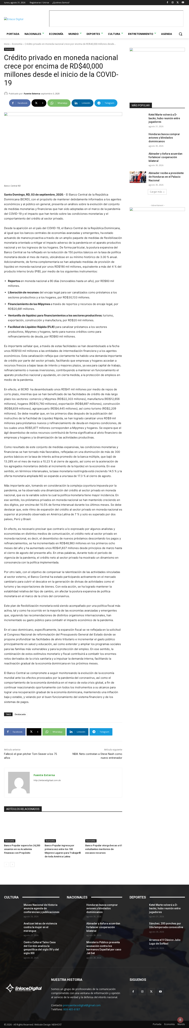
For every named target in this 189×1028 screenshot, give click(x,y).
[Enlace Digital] (25, 19)
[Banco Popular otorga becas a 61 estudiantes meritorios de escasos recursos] (103, 829)
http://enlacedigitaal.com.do (47, 780)
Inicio (7, 44)
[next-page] (12, 864)
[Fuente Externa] (6, 93)
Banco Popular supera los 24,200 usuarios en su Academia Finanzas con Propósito (22, 849)
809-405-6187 (71, 1009)
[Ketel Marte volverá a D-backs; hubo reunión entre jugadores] (138, 119)
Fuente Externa (32, 93)
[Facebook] (167, 3)
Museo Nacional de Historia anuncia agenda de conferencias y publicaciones (41, 908)
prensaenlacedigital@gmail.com (82, 1005)
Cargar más (156, 191)
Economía (17, 44)
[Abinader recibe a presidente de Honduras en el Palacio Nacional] (138, 177)
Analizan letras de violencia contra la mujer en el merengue (40, 927)
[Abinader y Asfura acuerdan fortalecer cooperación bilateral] (138, 158)
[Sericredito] (157, 50)
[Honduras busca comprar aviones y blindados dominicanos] (138, 138)
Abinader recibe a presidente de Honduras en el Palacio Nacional (166, 177)
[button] (180, 33)
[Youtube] (183, 3)
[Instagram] (173, 3)
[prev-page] (6, 864)
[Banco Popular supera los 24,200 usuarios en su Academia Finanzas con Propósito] (22, 829)
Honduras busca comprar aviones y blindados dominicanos (164, 138)
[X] (178, 3)
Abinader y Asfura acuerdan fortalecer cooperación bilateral (165, 157)
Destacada (20, 714)
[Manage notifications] (180, 1020)
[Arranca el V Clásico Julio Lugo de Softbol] (138, 944)
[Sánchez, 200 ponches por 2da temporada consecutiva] (138, 927)
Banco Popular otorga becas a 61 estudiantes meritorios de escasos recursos (103, 849)
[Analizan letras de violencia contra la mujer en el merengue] (12, 927)
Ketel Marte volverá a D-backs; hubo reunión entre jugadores (164, 118)
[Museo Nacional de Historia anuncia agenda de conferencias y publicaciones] (12, 909)
